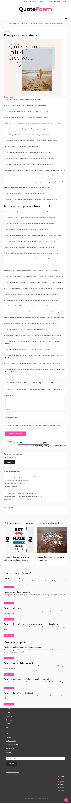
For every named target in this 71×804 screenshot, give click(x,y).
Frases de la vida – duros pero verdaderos (16, 480)
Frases (6, 31)
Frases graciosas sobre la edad (13, 490)
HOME (8, 709)
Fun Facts (8, 737)
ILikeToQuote (10, 748)
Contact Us (9, 720)
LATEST (8, 712)
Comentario (9, 395)
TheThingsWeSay (11, 741)
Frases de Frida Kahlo (10, 486)
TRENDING (9, 716)
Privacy (8, 723)
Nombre (8, 409)
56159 (16, 443)
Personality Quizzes (12, 744)
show (13, 97)
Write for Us (9, 727)
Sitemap (8, 752)
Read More (8, 587)
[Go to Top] (66, 800)
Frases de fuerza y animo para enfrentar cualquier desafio (21, 477)
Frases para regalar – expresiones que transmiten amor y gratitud (23, 496)
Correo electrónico (11, 417)
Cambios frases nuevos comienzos (14, 483)
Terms (8, 733)
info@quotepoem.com (12, 772)
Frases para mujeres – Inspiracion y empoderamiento (20, 493)
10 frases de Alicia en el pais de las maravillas (18, 500)
